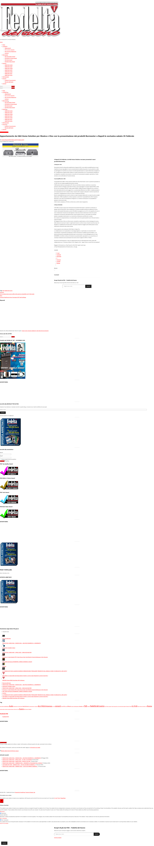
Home (3, 44)
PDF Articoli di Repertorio (10, 51)
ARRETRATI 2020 (9, 68)
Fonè (107, 706)
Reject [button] (59, 798)
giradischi (109, 706)
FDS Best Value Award (10, 61)
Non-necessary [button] (3, 818)
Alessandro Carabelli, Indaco (8, 647)
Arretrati (4, 63)
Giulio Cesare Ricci (115, 706)
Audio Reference (25, 706)
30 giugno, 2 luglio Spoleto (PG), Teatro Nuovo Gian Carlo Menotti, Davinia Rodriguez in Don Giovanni (25, 657)
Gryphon (127, 706)
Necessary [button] (2, 811)
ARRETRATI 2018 (8, 71)
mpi (146, 706)
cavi (53, 706)
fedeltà (88, 706)
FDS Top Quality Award (10, 56)
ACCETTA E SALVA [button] (4, 823)
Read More (63, 798)
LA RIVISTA (4, 46)
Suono (21, 709)
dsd (83, 706)
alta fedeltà (2, 706)
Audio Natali (20, 706)
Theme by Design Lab (30, 792)
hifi (136, 706)
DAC (64, 706)
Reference (15, 709)
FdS (3, 290)
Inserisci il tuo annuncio (10, 80)
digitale (72, 706)
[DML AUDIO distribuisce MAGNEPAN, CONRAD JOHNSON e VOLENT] (3, 660)
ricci (18, 709)
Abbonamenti (8, 48)
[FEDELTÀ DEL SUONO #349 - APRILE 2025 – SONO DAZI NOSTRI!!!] (3, 650)
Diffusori (69, 706)
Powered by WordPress (20, 792)
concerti (58, 706)
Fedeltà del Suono (4, 132)
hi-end (130, 706)
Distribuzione (76, 706)
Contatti (4, 83)
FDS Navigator (5, 77)
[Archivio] (3, 664)
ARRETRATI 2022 (9, 65)
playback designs (11, 709)
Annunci (4, 78)
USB (24, 709)
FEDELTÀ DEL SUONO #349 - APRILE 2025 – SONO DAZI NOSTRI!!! (17, 652)
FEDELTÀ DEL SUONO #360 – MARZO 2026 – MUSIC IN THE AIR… (16, 761)
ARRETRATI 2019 (8, 70)
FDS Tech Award (8, 60)
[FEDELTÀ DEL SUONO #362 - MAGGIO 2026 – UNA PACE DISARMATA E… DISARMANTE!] (3, 641)
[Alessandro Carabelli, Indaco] (3, 646)
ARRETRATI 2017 (8, 73)
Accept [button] (55, 798)
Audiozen (36, 706)
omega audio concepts (4, 709)
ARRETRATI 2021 (8, 66)
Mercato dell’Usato (9, 82)
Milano (138, 706)
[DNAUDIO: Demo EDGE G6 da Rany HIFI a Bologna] (3, 678)
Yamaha (29, 709)
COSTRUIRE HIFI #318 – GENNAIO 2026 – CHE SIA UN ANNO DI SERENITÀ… (18, 764)
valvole (27, 709)
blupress (49, 706)
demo (66, 706)
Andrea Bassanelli (5, 139)
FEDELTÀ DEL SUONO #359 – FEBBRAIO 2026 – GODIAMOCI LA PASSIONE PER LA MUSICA (22, 763)
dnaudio (80, 706)
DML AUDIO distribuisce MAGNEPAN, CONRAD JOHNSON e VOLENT (17, 661)
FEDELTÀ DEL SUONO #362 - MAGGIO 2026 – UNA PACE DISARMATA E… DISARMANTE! (21, 643)
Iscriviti (88, 286)
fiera (105, 706)
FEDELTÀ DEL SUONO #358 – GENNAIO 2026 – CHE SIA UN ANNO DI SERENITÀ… (20, 766)
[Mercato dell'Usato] (3, 636)
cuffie (62, 706)
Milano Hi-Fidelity (142, 706)
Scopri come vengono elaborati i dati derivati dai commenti (35, 330)
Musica (149, 706)
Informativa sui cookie (35, 747)
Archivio (7, 53)
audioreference (31, 706)
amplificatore (6, 706)
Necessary (3, 813)
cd (54, 706)
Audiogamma (15, 706)
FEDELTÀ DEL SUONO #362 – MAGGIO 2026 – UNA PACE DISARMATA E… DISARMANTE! (21, 758)
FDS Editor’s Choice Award (11, 58)
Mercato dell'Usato (6, 638)
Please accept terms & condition (8, 459)
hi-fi (133, 706)
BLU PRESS (42, 706)
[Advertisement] (11, 392)
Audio (11, 706)
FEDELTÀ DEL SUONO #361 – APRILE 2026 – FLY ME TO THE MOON (17, 759)
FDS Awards (5, 55)
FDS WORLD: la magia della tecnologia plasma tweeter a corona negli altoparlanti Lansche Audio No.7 (25, 675)
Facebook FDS (4, 713)
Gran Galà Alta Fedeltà (122, 706)
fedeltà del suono (8, 290)
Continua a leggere (57, 837)
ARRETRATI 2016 (8, 75)
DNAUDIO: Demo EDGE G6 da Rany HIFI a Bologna (13, 680)
